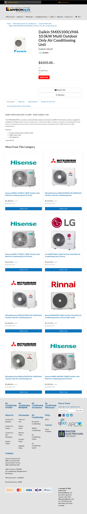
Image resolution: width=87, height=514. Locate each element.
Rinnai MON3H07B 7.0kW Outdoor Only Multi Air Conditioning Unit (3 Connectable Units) (63, 316)
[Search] (5, 2)
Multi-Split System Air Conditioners (24, 23)
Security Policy (21, 440)
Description (11, 102)
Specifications (32, 102)
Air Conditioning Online (36, 437)
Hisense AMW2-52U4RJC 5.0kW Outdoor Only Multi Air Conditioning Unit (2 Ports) (22, 194)
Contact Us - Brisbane (9, 420)
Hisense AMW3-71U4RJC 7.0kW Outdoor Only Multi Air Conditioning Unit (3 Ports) (22, 255)
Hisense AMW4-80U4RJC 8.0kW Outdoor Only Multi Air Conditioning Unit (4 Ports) (62, 377)
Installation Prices (41, 17)
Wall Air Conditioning (36, 429)
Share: (41, 53)
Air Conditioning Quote (36, 446)
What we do (10, 17)
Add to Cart (24, 208)
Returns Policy (21, 434)
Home (9, 23)
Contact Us (68, 17)
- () (78, 17)
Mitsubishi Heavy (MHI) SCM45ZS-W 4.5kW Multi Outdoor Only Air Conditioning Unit (23, 316)
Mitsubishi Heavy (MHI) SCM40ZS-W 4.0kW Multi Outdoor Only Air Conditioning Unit (63, 194)
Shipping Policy (21, 447)
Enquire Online (7, 442)
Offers (52, 17)
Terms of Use (22, 420)
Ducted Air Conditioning (36, 423)
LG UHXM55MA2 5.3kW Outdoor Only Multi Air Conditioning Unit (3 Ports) (62, 255)
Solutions (20, 17)
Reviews (44, 102)
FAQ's (47, 419)
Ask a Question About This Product (19, 106)
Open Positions (48, 430)
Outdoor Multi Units (45, 23)
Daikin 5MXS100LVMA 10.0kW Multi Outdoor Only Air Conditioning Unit (33, 26)
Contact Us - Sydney (9, 427)
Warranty (60, 17)
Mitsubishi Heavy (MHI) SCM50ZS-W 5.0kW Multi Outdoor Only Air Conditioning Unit (23, 377)
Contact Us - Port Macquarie (9, 435)
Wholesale (29, 17)
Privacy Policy (21, 427)
